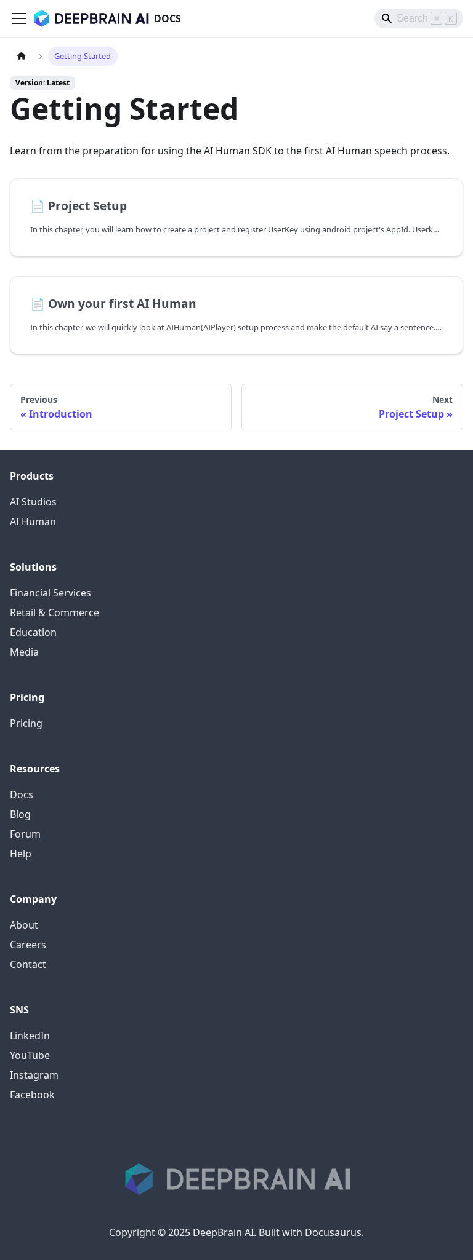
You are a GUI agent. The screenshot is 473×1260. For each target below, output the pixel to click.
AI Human (33, 521)
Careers (28, 944)
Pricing (26, 723)
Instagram (34, 1075)
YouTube (30, 1055)
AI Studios (33, 502)
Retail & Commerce (54, 612)
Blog (20, 814)
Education (33, 632)
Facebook (32, 1094)
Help (20, 853)
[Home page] (21, 56)
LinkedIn (30, 1035)
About (24, 925)
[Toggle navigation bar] (19, 18)
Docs (21, 794)
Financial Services (50, 593)
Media (24, 652)
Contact (28, 964)
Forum (25, 834)
